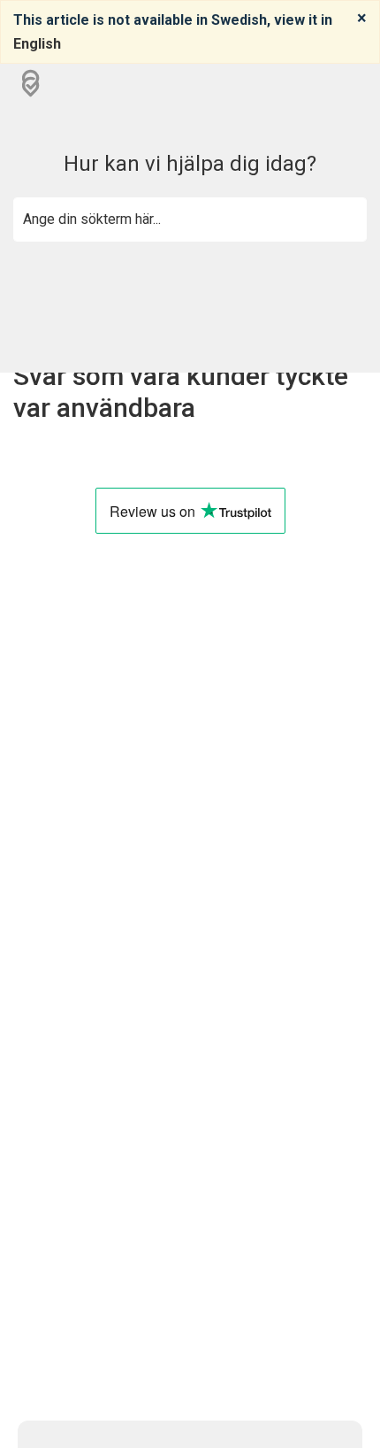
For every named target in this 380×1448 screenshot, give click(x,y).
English (37, 43)
